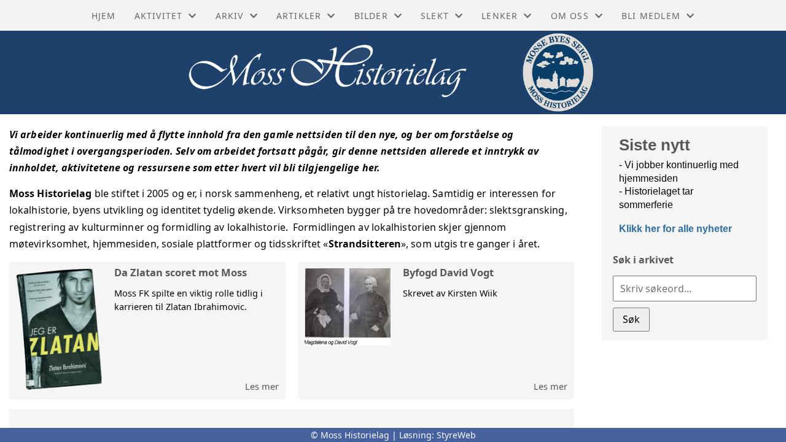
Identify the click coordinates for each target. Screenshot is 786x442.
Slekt (435, 15)
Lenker (499, 15)
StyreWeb (456, 435)
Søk (631, 319)
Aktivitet (158, 15)
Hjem (103, 15)
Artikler (299, 15)
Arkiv (230, 15)
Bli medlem (650, 15)
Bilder (371, 15)
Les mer (262, 386)
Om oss (570, 15)
